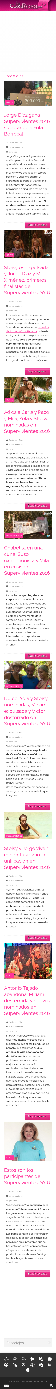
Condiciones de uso (14, 1381)
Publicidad (36, 1381)
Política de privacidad (27, 1381)
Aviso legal (44, 1381)
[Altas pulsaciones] (6, 1359)
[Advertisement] (28, 41)
